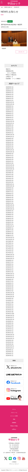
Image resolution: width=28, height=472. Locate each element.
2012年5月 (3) (9, 340)
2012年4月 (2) (9, 342)
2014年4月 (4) (9, 308)
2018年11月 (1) (10, 226)
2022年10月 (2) (10, 151)
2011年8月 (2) (9, 351)
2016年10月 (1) (10, 258)
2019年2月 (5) (9, 222)
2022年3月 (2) (9, 159)
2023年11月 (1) (10, 136)
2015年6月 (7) (9, 283)
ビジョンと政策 (14, 415)
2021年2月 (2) (9, 182)
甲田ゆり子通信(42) (11, 74)
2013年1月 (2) (9, 332)
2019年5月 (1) (9, 216)
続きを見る (21, 51)
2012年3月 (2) (9, 344)
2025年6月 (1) (9, 111)
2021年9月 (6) (9, 170)
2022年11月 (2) (10, 150)
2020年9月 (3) (9, 188)
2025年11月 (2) (10, 102)
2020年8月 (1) (9, 190)
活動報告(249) (9, 71)
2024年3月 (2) (9, 130)
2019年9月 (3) (9, 210)
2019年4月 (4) (9, 218)
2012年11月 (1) (10, 336)
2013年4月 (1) (9, 329)
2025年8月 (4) (9, 108)
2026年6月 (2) (9, 91)
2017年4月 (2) (9, 250)
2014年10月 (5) (10, 296)
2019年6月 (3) (9, 214)
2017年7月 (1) (9, 245)
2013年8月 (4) (9, 323)
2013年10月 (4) (10, 319)
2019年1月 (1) (9, 224)
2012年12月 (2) (10, 334)
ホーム (14, 409)
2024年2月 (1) (9, 132)
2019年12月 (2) (10, 205)
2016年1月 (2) (9, 271)
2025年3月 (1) (9, 117)
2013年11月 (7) (10, 317)
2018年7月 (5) (9, 229)
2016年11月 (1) (10, 256)
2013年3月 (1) (9, 330)
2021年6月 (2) (9, 176)
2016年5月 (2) (9, 266)
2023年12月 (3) (10, 134)
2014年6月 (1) (9, 304)
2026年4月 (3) (9, 94)
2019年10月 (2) (10, 209)
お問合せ (14, 429)
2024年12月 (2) (10, 121)
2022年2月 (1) (9, 161)
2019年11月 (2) (10, 207)
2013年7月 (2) (9, 325)
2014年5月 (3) (9, 306)
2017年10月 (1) (10, 239)
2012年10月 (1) (10, 338)
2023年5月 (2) (9, 140)
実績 (14, 419)
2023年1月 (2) (9, 148)
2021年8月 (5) (9, 172)
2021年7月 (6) (9, 174)
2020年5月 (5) (9, 195)
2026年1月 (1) (9, 100)
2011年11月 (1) (10, 348)
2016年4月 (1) (9, 268)
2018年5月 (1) (9, 231)
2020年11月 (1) (10, 184)
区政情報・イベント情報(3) (13, 78)
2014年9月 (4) (9, 298)
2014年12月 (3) (10, 292)
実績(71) (8, 69)
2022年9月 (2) (9, 153)
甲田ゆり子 (14, 3)
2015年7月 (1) (9, 281)
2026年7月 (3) (9, 89)
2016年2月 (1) (9, 270)
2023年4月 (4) (9, 142)
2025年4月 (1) (9, 115)
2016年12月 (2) (10, 254)
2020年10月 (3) (10, 186)
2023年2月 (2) (9, 146)
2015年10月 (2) (10, 277)
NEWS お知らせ (9, 11)
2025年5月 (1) (9, 113)
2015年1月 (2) (9, 290)
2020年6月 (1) (9, 193)
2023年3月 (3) (9, 144)
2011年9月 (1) (9, 350)
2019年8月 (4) (9, 212)
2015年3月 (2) (9, 289)
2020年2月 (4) (9, 201)
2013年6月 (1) (9, 327)
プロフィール (14, 412)
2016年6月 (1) (9, 264)
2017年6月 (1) (9, 247)
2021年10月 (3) (10, 169)
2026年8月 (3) (9, 87)
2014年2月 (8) (9, 311)
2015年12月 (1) (10, 273)
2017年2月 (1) (9, 252)
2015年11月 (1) (10, 275)
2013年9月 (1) (9, 321)
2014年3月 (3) (9, 309)
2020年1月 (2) (9, 203)
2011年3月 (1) (9, 355)
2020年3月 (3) (9, 199)
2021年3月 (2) (9, 180)
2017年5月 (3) (9, 249)
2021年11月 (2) (10, 167)
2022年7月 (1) (9, 155)
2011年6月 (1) (9, 353)
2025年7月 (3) (9, 110)
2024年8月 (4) (9, 125)
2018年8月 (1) (9, 228)
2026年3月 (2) (9, 96)
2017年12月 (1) (10, 237)
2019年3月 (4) (9, 220)
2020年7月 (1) (9, 191)
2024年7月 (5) (9, 127)
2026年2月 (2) (9, 98)
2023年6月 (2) (9, 138)
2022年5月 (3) (9, 157)
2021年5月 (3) (9, 178)
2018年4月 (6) (9, 233)
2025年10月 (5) (10, 104)
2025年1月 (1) (9, 119)
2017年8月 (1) (9, 243)
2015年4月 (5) (9, 287)
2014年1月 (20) (10, 313)
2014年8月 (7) (9, 300)
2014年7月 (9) (9, 302)
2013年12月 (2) (10, 315)
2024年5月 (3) (9, 129)
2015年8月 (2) (9, 279)
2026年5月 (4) (9, 92)
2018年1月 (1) (9, 235)
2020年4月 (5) (9, 197)
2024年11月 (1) (10, 123)
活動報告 (14, 422)
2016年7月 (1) (9, 262)
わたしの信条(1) (11, 73)
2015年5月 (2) (9, 285)
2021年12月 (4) (10, 165)
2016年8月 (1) (9, 260)
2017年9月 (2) (9, 241)
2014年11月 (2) (10, 294)
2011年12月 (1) (10, 346)
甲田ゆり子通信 (14, 426)
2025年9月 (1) (9, 106)
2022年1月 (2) (9, 163)
